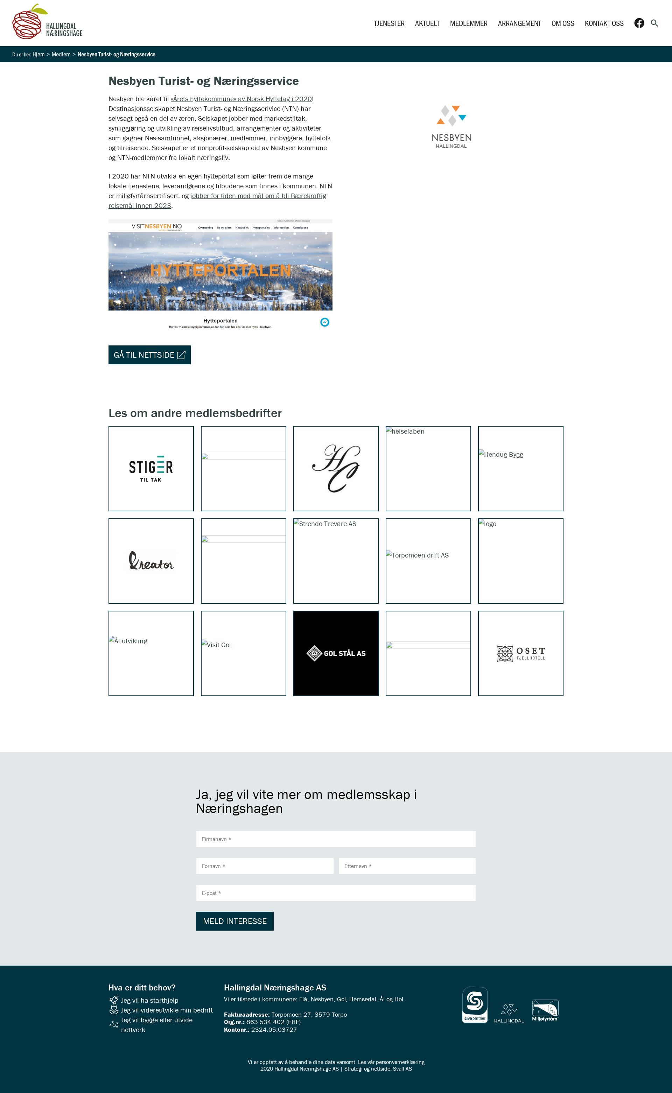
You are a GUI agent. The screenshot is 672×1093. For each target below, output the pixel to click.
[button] (655, 23)
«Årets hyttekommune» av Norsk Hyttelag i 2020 (241, 98)
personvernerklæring (400, 1061)
